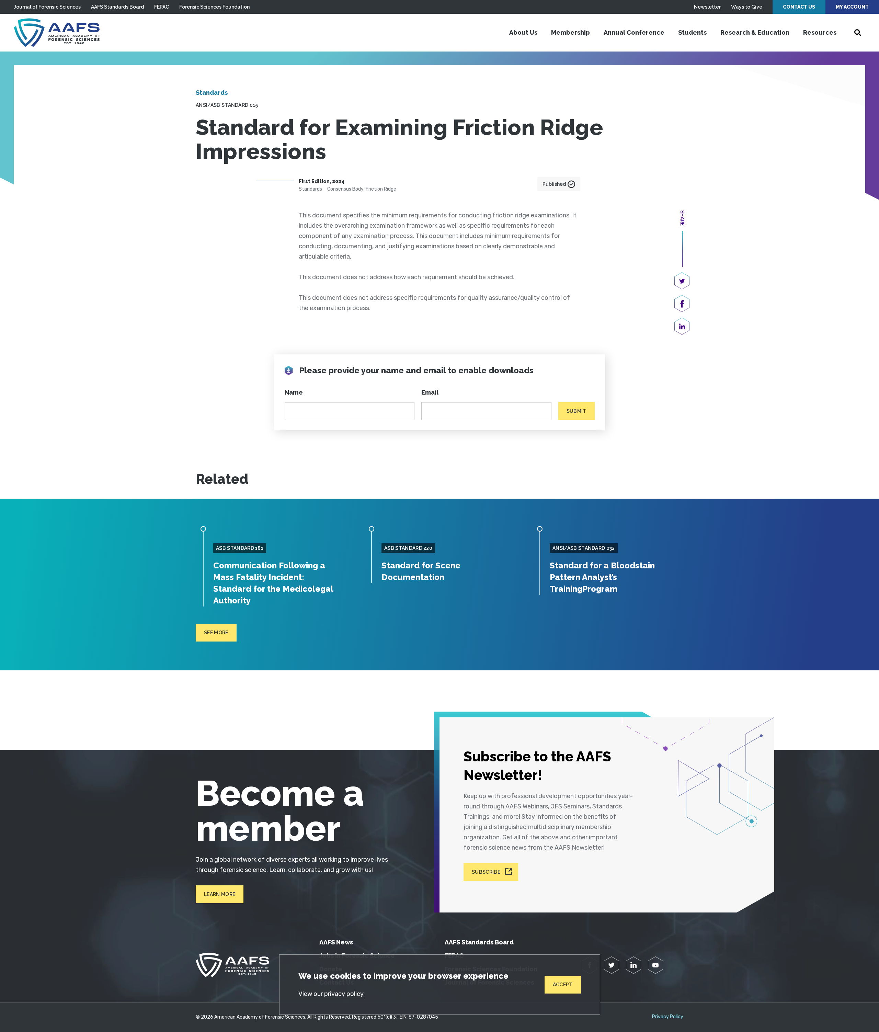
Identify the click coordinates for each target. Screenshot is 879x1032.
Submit (576, 411)
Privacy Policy (667, 1017)
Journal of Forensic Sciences (47, 7)
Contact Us (799, 7)
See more (216, 632)
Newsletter (707, 7)
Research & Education (754, 32)
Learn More (219, 894)
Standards (212, 92)
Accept (563, 984)
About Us (523, 32)
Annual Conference (634, 32)
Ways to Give (746, 7)
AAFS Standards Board (117, 7)
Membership (570, 32)
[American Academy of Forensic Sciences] (57, 32)
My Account (852, 7)
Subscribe (486, 872)
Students (692, 32)
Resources (819, 32)
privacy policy (343, 994)
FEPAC (161, 7)
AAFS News (336, 942)
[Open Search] (857, 32)
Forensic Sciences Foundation (214, 7)
